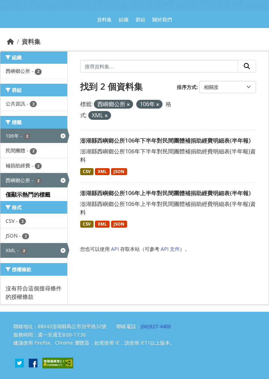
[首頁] (10, 41)
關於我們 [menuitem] (162, 19)
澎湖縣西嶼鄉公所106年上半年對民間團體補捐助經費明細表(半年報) (165, 193)
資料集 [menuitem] (104, 19)
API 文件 (170, 249)
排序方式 (186, 87)
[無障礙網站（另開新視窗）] (58, 362)
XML (102, 171)
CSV (87, 171)
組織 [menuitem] (124, 19)
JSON (118, 171)
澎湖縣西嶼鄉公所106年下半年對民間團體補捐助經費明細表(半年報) (165, 140)
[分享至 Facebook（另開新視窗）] (33, 362)
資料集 (31, 41)
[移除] (128, 104)
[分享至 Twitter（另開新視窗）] (19, 362)
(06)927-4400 (156, 326)
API (115, 249)
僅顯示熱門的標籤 (28, 194)
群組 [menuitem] (140, 19)
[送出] (247, 66)
